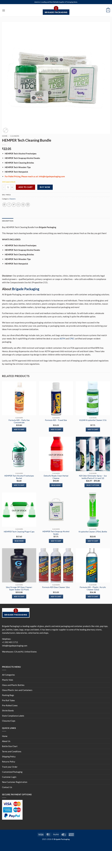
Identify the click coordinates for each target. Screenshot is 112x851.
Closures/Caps (8, 721)
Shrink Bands (8, 710)
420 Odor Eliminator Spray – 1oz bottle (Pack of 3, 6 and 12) (93, 477)
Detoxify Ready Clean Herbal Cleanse (56, 477)
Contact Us (7, 787)
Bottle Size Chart (9, 746)
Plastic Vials (7, 680)
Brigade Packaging (25, 289)
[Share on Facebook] (9, 205)
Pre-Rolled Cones (10, 705)
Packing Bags (8, 695)
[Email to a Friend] (18, 205)
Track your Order (9, 767)
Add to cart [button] (19, 429)
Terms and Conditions (11, 751)
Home (5, 136)
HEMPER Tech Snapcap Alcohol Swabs (55, 532)
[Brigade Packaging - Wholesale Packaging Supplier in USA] (56, 10)
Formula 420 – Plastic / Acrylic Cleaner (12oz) (93, 588)
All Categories (8, 675)
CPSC (71, 338)
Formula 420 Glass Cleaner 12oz (56, 587)
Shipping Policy (9, 756)
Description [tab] (7, 221)
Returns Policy (8, 761)
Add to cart (25, 187)
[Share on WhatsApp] (4, 205)
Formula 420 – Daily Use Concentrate (19, 421)
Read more (56, 485)
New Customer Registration (14, 782)
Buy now (45, 187)
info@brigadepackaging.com (14, 645)
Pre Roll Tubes (8, 700)
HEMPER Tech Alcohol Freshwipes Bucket (19, 477)
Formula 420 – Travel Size (56, 420)
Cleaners (14, 136)
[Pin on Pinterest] (23, 205)
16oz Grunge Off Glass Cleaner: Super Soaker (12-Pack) (19, 588)
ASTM (62, 338)
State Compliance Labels (13, 715)
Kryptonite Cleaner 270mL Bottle (93, 531)
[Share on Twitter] (14, 205)
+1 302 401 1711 (10, 642)
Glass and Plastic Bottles (13, 685)
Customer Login (9, 777)
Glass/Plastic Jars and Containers (17, 690)
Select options (92, 485)
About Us (6, 741)
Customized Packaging (12, 772)
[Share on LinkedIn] (28, 205)
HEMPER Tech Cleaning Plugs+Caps (19, 531)
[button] (3, 10)
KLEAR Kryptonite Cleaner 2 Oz (92, 420)
